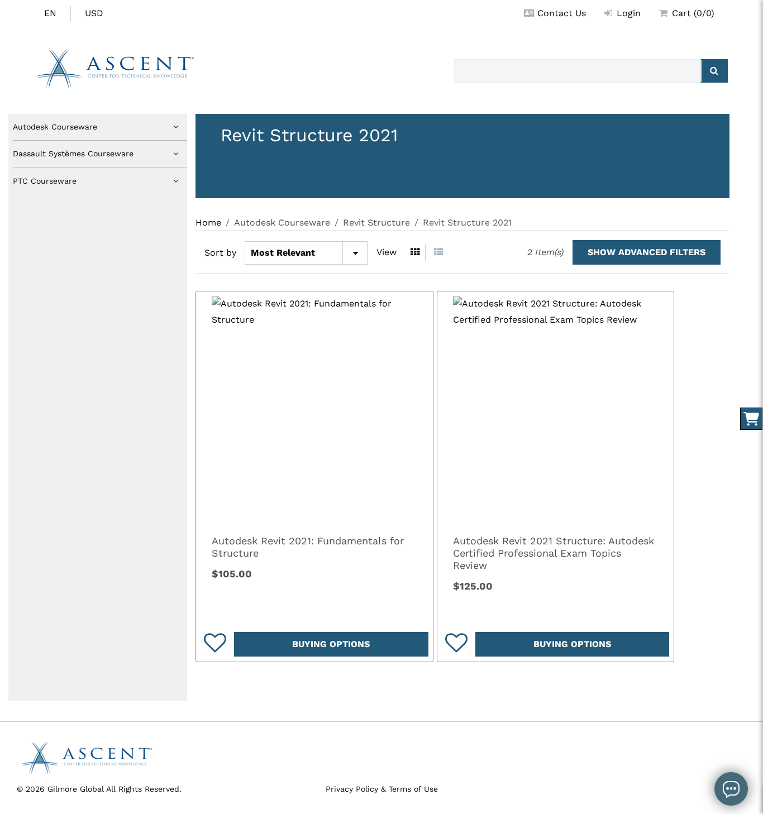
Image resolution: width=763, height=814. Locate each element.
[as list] (438, 253)
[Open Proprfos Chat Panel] (731, 789)
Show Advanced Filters (646, 252)
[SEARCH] (714, 71)
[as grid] (415, 253)
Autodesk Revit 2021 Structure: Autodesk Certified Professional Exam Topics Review (553, 553)
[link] (314, 410)
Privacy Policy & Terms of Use (382, 788)
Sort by (220, 252)
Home (208, 222)
